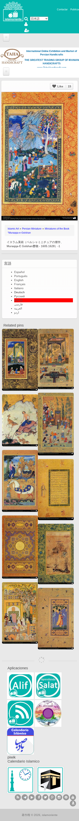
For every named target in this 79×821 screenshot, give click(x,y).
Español (19, 272)
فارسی (18, 304)
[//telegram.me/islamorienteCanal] (25, 797)
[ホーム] (13, 11)
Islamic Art (13, 228)
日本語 (18, 300)
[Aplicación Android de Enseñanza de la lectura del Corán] (20, 685)
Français (19, 284)
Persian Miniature (32, 228)
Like (64, 86)
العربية (18, 308)
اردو (16, 312)
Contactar (62, 9)
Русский (19, 296)
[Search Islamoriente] (26, 19)
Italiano (18, 288)
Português (20, 276)
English (18, 280)
